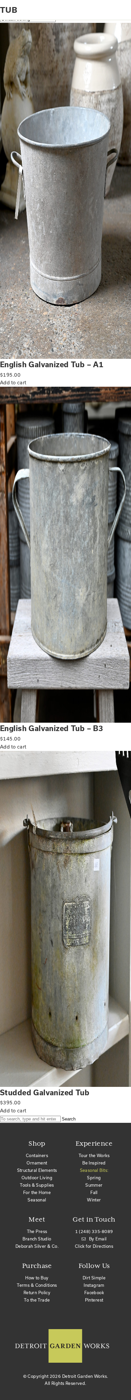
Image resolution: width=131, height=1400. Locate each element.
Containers (37, 1155)
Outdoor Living (36, 1177)
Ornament (37, 1162)
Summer (94, 1185)
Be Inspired (94, 1162)
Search (69, 1118)
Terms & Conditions (37, 1285)
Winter (94, 1199)
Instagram (94, 1285)
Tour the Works (94, 1155)
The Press (37, 1231)
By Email (97, 1238)
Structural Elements (37, 1170)
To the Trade (37, 1300)
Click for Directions (94, 1246)
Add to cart (13, 382)
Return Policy (37, 1292)
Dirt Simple (94, 1277)
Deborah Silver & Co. (36, 1246)
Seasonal (37, 1199)
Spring (94, 1177)
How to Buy (36, 1277)
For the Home (37, 1192)
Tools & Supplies (37, 1185)
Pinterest (94, 1300)
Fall (94, 1192)
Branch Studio (37, 1238)
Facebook (94, 1292)
